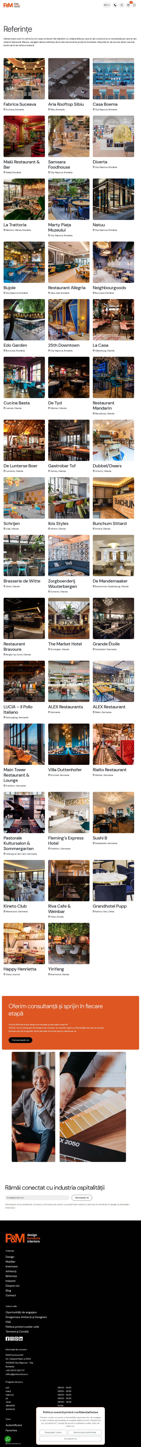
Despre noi (12, 1285)
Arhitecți (11, 1271)
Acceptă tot (70, 1438)
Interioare (12, 1266)
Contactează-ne (20, 1040)
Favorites (11, 1430)
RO (106, 5)
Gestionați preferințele (85, 1432)
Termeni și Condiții (17, 1331)
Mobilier (10, 1261)
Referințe (11, 1276)
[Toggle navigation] (134, 5)
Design (10, 1257)
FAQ (8, 1322)
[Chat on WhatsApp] (8, 1439)
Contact (11, 1295)
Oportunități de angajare (21, 1312)
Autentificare (14, 1425)
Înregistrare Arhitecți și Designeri (26, 1317)
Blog (8, 1290)
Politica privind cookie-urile (22, 1326)
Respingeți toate (53, 1432)
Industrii (10, 1281)
